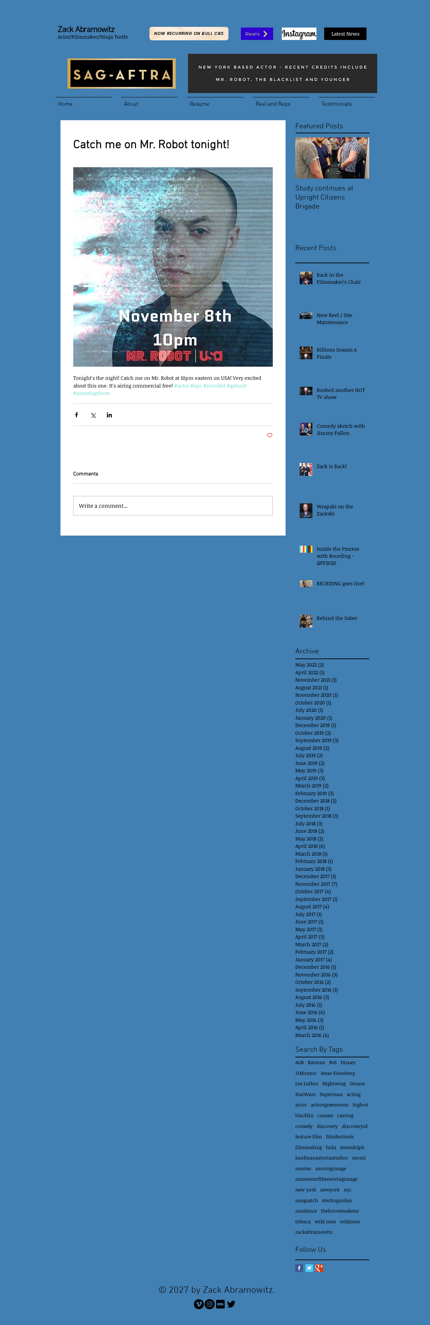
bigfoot (360, 1104)
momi (359, 1157)
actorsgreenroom (330, 1104)
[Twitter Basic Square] (309, 1268)
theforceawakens (340, 1210)
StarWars (305, 1094)
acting (353, 1094)
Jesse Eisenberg (337, 1073)
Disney (348, 1062)
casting (345, 1115)
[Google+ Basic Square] (319, 1268)
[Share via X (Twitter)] (93, 415)
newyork (330, 1189)
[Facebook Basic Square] (299, 1268)
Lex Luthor (306, 1083)
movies (303, 1168)
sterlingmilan (337, 1200)
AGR (299, 1062)
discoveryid (355, 1126)
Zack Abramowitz (86, 30)
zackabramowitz (314, 1232)
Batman (316, 1062)
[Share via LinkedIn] (109, 415)
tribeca (303, 1221)
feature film (308, 1136)
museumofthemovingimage (326, 1179)
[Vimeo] (199, 1304)
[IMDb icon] (220, 1304)
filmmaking (308, 1147)
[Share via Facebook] (76, 415)
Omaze (357, 1083)
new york (305, 1189)
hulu (331, 1147)
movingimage (330, 1168)
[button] (149, 101)
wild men (325, 1221)
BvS (333, 1062)
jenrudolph (352, 1147)
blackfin (304, 1115)
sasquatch (306, 1200)
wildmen (350, 1221)
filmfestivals (340, 1136)
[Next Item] (358, 158)
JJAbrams (305, 1073)
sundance (306, 1210)
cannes (325, 1115)
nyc (348, 1189)
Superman (331, 1094)
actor (301, 1104)
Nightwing (334, 1083)
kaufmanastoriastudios (321, 1157)
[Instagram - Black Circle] (210, 1304)
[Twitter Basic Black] (231, 1304)
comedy (304, 1126)
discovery (327, 1126)
